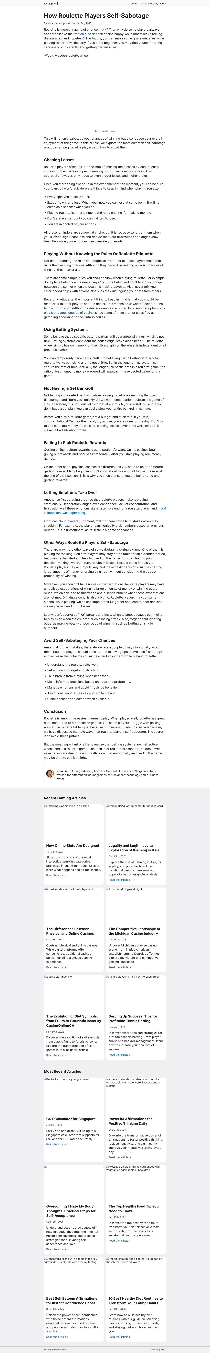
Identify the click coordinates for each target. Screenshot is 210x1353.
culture (135, 3)
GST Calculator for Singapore (71, 1119)
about (162, 3)
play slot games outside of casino (69, 313)
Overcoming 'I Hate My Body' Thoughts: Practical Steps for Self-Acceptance (71, 1211)
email (163, 1349)
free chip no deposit (88, 34)
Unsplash (111, 131)
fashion (144, 3)
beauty (154, 3)
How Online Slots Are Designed (72, 846)
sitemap (154, 1349)
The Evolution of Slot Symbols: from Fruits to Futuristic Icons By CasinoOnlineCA (73, 1021)
